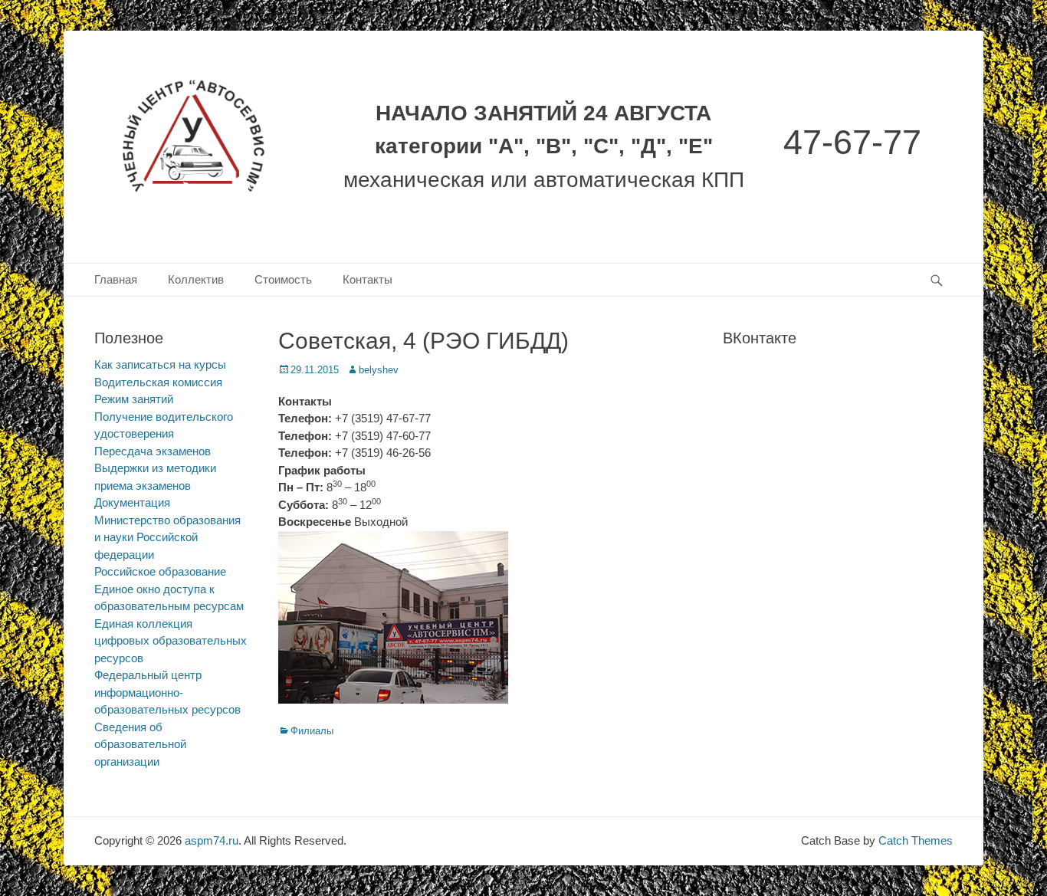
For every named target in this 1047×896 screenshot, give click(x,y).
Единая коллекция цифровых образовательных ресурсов (170, 641)
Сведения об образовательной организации (140, 744)
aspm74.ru (211, 840)
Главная (115, 279)
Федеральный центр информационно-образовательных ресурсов (167, 692)
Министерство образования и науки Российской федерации (167, 537)
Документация (132, 502)
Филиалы (311, 731)
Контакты (367, 279)
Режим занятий (133, 398)
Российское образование (160, 571)
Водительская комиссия (158, 382)
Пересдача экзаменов (152, 451)
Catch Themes (915, 840)
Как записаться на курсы (160, 364)
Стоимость (283, 279)
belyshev (379, 370)
